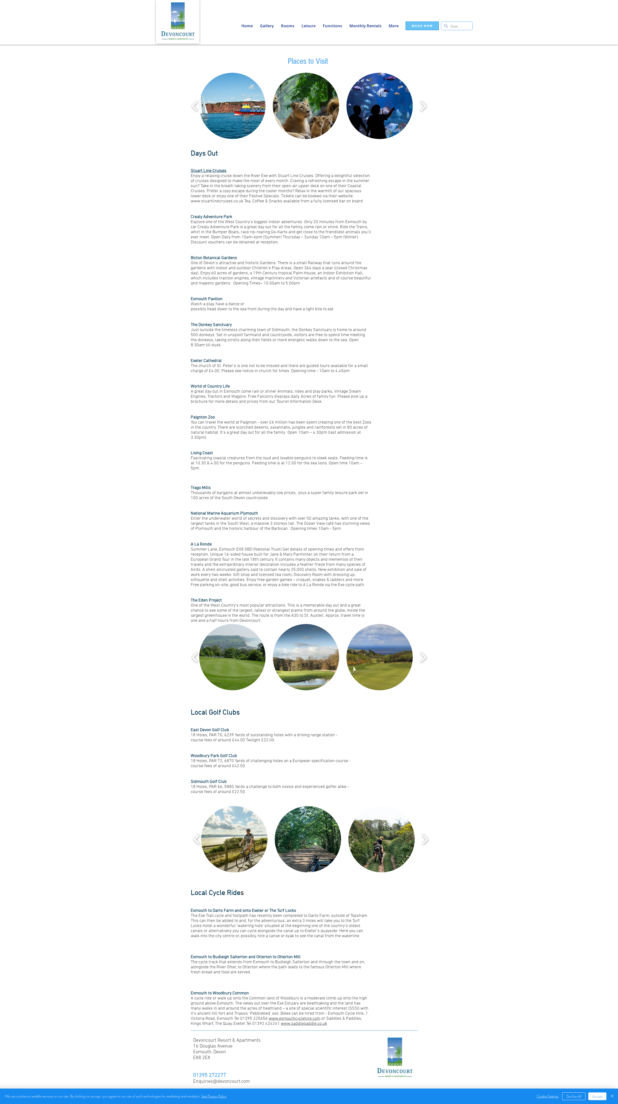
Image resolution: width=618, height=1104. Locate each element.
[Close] (612, 1096)
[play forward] (423, 106)
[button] (393, 25)
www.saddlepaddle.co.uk (304, 1023)
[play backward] (195, 106)
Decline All (573, 1096)
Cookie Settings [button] (547, 1096)
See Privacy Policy (213, 1096)
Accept (597, 1096)
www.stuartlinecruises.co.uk (217, 201)
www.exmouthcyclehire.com (294, 1018)
